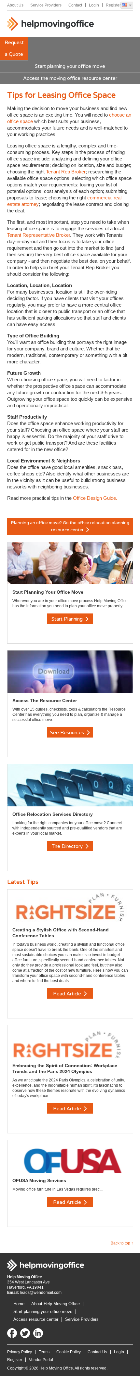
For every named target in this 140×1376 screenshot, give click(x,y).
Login (94, 5)
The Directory (68, 846)
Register (113, 5)
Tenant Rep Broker (66, 171)
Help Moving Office (51, 25)
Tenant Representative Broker (38, 235)
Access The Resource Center (44, 700)
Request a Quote (14, 48)
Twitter (25, 1333)
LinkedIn (38, 1333)
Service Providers (46, 5)
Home (18, 1303)
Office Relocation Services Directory (52, 814)
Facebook (12, 1333)
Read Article (67, 994)
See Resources (67, 733)
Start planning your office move (70, 66)
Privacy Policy (19, 1352)
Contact (75, 5)
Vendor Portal (41, 1359)
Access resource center (35, 1319)
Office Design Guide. (95, 498)
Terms (44, 1352)
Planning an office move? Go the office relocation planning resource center (70, 526)
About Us (15, 5)
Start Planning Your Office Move (47, 592)
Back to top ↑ (122, 1243)
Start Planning (67, 619)
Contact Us (97, 1352)
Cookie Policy (68, 1352)
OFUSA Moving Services (39, 1180)
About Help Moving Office (55, 1303)
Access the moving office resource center (70, 78)
